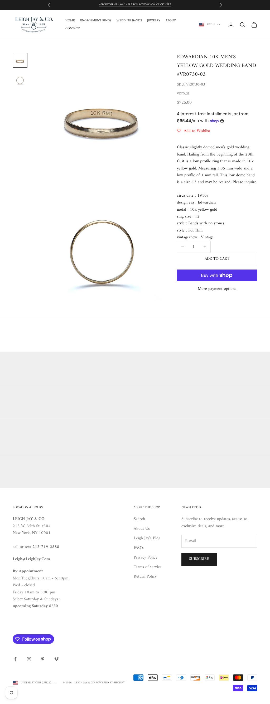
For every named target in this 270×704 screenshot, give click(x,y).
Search (139, 519)
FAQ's (139, 547)
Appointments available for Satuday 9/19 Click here (135, 4)
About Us (142, 528)
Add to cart (217, 258)
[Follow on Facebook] (15, 659)
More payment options (217, 288)
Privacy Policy (145, 557)
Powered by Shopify (110, 682)
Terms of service (148, 567)
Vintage (183, 94)
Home (70, 20)
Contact (72, 28)
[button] (193, 131)
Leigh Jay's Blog (147, 538)
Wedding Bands (129, 20)
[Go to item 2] (20, 79)
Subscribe (199, 559)
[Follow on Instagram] (29, 659)
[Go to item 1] (20, 60)
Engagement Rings (95, 20)
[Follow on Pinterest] (42, 659)
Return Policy (145, 576)
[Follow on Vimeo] (56, 659)
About (171, 20)
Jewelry (153, 20)
